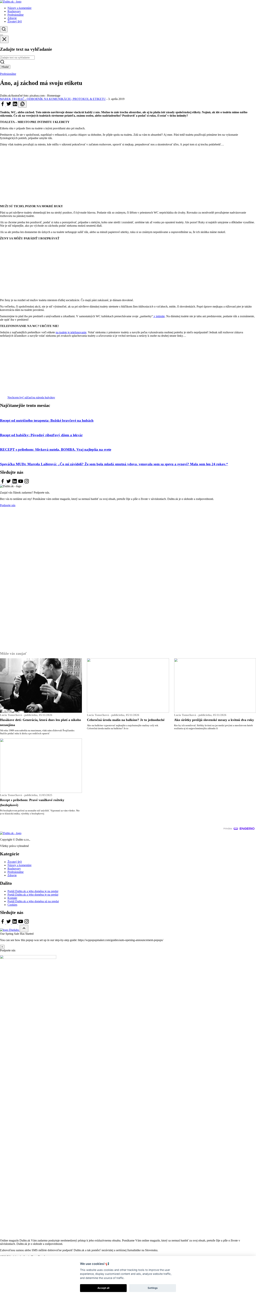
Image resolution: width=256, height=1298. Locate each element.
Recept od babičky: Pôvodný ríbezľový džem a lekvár (41, 435)
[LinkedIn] (15, 105)
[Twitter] (9, 105)
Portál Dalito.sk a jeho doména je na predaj (32, 891)
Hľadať (5, 67)
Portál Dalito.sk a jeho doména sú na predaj (33, 901)
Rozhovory (14, 868)
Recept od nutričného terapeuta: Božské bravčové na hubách (47, 420)
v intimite (159, 316)
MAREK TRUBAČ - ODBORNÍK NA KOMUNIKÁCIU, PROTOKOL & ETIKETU (53, 99)
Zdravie (12, 875)
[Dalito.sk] (10, 1)
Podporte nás (7, 505)
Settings (153, 1287)
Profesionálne (8, 73)
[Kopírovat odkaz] (22, 104)
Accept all (103, 1287)
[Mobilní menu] (1, 35)
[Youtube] (21, 482)
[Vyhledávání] (3, 29)
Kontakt (12, 898)
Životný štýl (14, 861)
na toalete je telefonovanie (71, 332)
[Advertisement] (128, 175)
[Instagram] (26, 482)
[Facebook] (3, 105)
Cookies (12, 904)
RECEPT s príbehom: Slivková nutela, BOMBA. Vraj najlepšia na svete (55, 449)
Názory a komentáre (19, 865)
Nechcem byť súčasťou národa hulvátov (31, 397)
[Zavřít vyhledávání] (4, 39)
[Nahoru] (24, 928)
